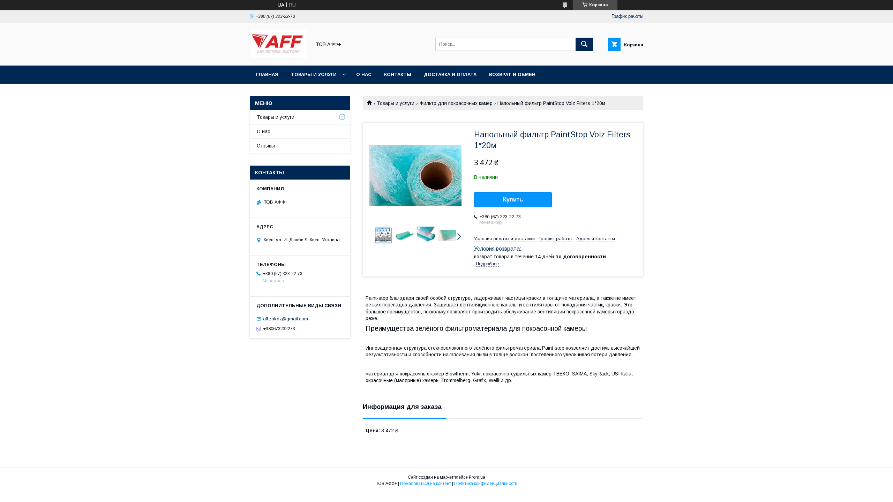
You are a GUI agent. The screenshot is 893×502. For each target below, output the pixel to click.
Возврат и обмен (512, 74)
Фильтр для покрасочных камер (456, 103)
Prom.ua (477, 477)
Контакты (397, 74)
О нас (364, 74)
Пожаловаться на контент (425, 483)
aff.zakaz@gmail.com (285, 318)
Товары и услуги (314, 74)
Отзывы (266, 146)
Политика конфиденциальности (485, 483)
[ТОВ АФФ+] (278, 56)
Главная (267, 74)
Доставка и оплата (450, 74)
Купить (513, 200)
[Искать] (584, 44)
